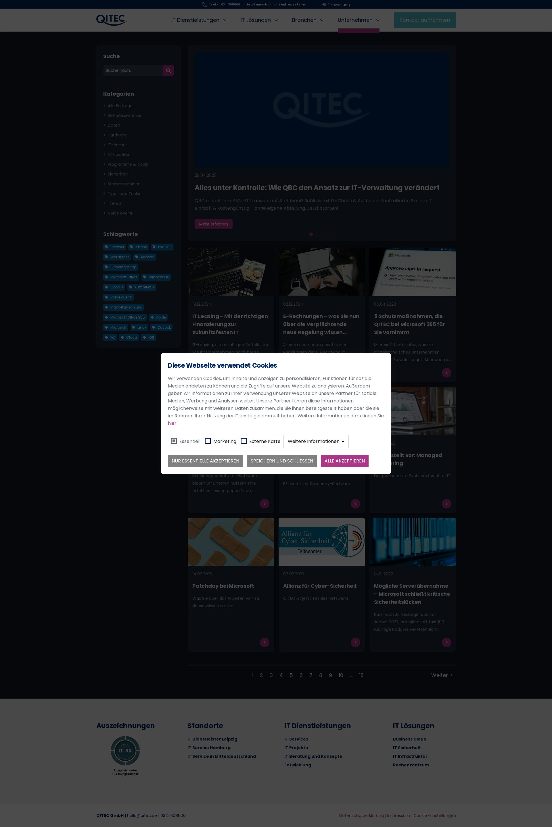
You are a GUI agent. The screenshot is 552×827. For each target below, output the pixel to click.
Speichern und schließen (282, 461)
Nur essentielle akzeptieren (205, 461)
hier (172, 423)
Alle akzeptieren (345, 461)
